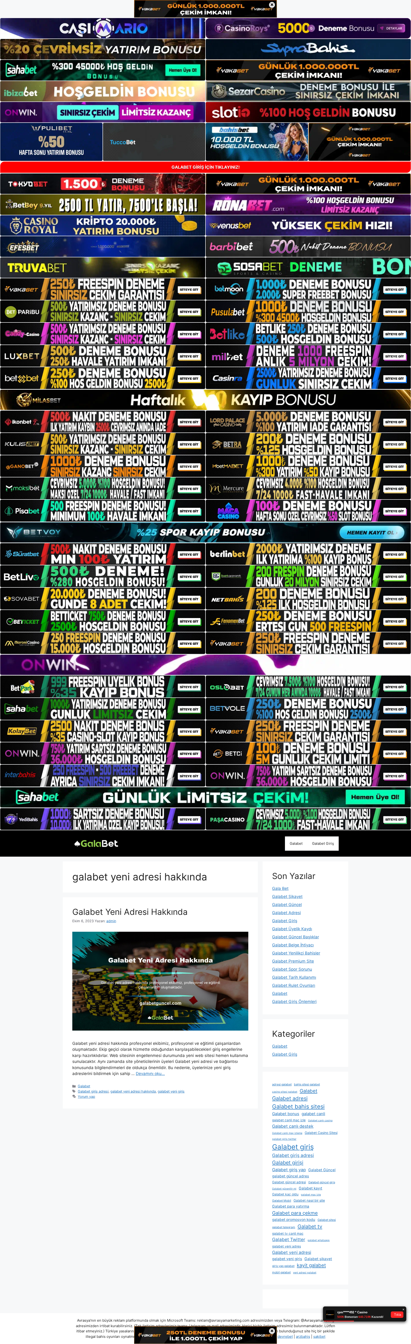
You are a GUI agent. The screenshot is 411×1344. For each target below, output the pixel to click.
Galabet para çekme (295, 1213)
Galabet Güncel (287, 904)
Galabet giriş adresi (93, 1091)
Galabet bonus (285, 1113)
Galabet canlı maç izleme (287, 1133)
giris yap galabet (283, 1266)
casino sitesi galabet (284, 1091)
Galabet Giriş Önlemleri (294, 1001)
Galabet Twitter (288, 1239)
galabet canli (313, 1113)
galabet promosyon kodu (293, 1219)
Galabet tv (310, 1226)
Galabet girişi (287, 1162)
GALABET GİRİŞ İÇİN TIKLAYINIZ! (205, 167)
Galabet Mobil (281, 1200)
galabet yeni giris (171, 1091)
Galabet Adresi (286, 912)
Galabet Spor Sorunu (292, 969)
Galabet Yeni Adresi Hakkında (130, 912)
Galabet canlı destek (292, 1126)
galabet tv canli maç (287, 1233)
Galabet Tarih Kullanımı (294, 977)
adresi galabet (282, 1084)
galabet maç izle (311, 1194)
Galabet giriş (293, 1147)
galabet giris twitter (284, 1139)
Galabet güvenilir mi (284, 1188)
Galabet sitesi (327, 1220)
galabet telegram (283, 1227)
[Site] (102, 289)
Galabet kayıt (310, 1188)
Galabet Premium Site (293, 961)
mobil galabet (281, 1272)
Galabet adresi (290, 1098)
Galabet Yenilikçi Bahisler (296, 953)
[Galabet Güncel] (96, 843)
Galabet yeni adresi (291, 1252)
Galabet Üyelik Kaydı (292, 928)
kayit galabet (311, 1265)
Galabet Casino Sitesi (321, 1133)
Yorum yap (86, 1096)
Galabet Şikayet (287, 896)
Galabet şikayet (318, 1259)
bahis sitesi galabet (307, 1084)
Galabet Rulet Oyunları (293, 985)
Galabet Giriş (323, 843)
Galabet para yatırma (290, 1206)
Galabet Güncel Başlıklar (295, 937)
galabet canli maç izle (289, 1120)
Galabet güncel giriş (321, 1182)
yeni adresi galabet (304, 1272)
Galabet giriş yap (289, 1169)
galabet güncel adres (290, 1176)
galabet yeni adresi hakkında (133, 1091)
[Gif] (205, 400)
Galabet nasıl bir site (309, 1200)
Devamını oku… (150, 1073)
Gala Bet (280, 888)
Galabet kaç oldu (285, 1194)
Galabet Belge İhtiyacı (293, 945)
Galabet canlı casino (320, 1120)
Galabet (296, 843)
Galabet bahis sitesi (298, 1106)
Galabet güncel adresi (289, 1182)
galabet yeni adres (286, 1246)
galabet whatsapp (319, 1240)
